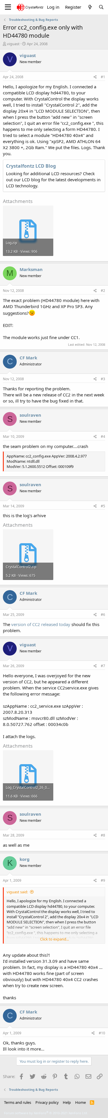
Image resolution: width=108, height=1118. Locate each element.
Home (80, 1102)
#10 (102, 1033)
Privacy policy (47, 1102)
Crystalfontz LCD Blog (31, 166)
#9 (103, 880)
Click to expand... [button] (54, 939)
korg (25, 859)
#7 (103, 665)
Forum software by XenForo (46, 1113)
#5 (103, 506)
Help (67, 1102)
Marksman (31, 269)
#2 (103, 290)
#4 (103, 436)
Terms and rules (17, 1102)
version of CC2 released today (40, 624)
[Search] (101, 7)
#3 (103, 378)
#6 (103, 614)
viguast (13, 43)
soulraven (30, 415)
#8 (103, 835)
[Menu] (8, 7)
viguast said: (17, 891)
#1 (103, 76)
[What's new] (89, 7)
